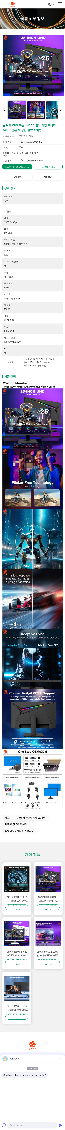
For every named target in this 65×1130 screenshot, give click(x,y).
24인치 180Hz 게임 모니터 (31, 817)
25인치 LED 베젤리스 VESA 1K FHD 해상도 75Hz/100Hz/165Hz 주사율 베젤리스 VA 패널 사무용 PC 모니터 (48, 899)
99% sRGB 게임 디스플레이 (19, 831)
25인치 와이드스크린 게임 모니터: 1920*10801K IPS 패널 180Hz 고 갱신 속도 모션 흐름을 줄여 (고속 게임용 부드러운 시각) (48, 953)
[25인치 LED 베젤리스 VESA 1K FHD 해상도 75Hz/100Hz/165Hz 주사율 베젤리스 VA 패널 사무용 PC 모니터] (48, 879)
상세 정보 (17, 176)
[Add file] (4, 1125)
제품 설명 (48, 176)
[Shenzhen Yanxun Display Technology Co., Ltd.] (12, 4)
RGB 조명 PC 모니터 (16, 824)
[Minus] (61, 1059)
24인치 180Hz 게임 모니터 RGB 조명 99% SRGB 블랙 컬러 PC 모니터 (17, 899)
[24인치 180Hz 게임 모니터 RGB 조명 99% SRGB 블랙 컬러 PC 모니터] (16, 879)
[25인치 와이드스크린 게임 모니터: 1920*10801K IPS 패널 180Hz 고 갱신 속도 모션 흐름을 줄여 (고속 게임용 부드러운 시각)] (48, 933)
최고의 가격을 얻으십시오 (17, 167)
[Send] (60, 1125)
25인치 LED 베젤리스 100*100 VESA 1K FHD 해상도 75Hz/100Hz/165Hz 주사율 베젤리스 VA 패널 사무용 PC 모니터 (17, 953)
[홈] (32, 1049)
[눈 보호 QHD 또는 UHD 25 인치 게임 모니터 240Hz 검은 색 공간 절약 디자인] (33, 65)
